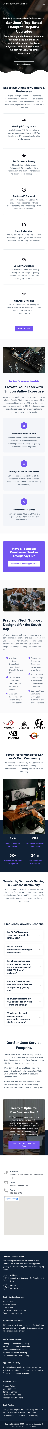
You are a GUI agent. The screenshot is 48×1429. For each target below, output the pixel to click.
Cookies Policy (9, 1389)
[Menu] (44, 4)
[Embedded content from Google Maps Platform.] (24, 1215)
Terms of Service (10, 1392)
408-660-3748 (16, 1288)
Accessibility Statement (13, 1398)
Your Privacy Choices (12, 1395)
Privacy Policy (9, 1386)
